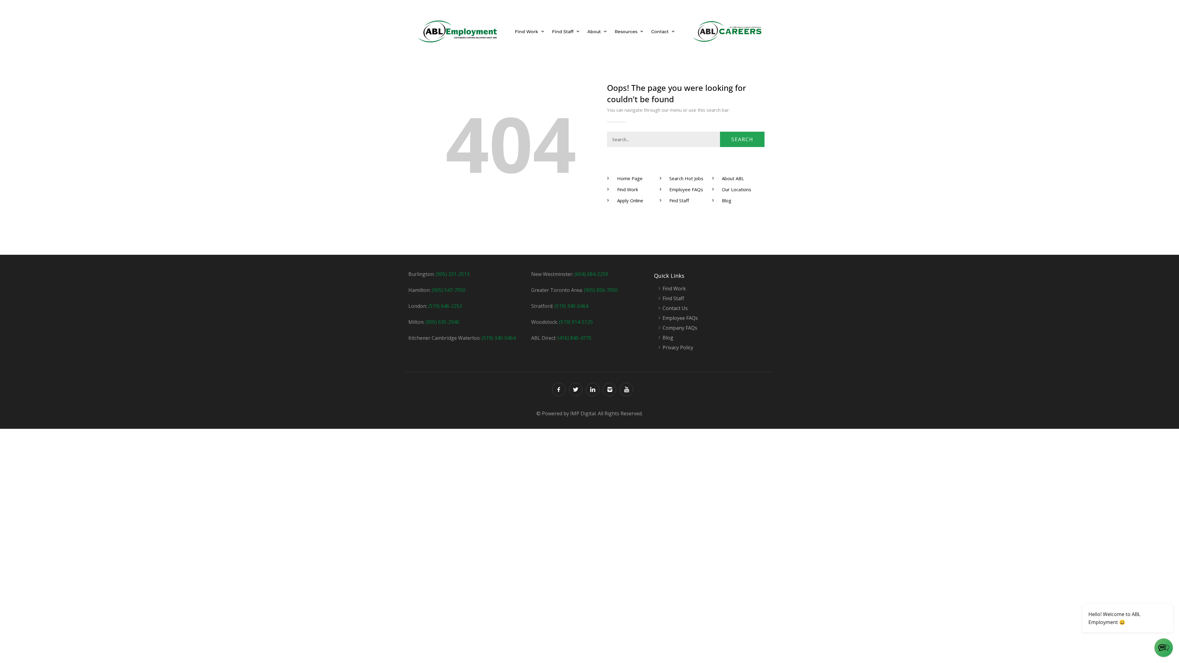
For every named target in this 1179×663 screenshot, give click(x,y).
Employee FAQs (680, 318)
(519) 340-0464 (499, 338)
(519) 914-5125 (576, 322)
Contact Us (675, 308)
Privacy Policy (678, 347)
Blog (668, 338)
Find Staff (563, 31)
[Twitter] (575, 389)
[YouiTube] (626, 389)
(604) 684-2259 (591, 274)
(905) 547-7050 (448, 290)
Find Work (526, 31)
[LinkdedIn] (592, 389)
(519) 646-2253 (445, 306)
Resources (626, 31)
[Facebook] (559, 389)
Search (742, 139)
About (594, 31)
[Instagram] (609, 389)
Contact (660, 31)
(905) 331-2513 (452, 274)
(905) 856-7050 (601, 290)
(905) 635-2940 (442, 322)
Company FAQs (680, 328)
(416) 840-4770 (574, 338)
